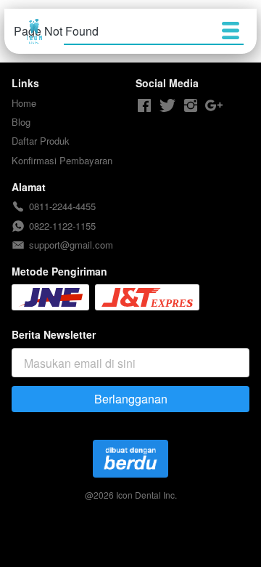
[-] (144, 106)
